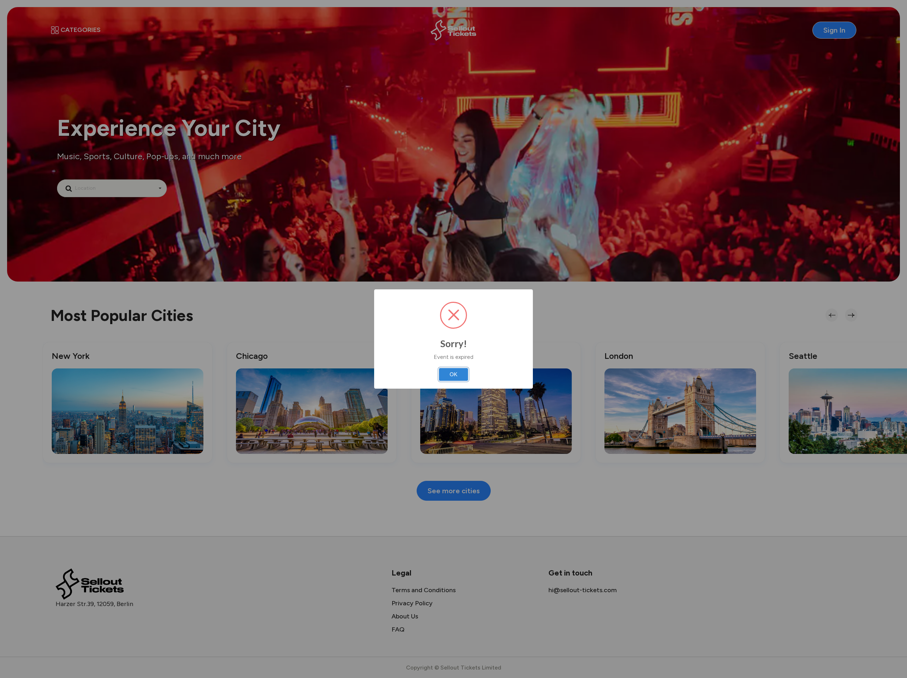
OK (453, 374)
